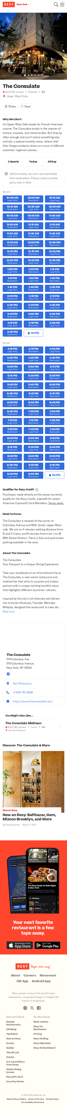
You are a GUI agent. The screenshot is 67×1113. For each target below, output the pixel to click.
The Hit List (12, 1052)
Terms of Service (36, 1099)
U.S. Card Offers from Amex (15, 1063)
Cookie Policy (52, 1099)
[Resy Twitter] (32, 1008)
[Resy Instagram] (25, 1008)
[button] (56, 4)
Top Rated (12, 1034)
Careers (30, 975)
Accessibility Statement (32, 1102)
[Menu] (61, 4)
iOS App (22, 981)
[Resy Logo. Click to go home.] (9, 4)
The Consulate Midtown (23, 723)
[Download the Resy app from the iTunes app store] (20, 945)
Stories (10, 1057)
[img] (4, 96)
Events (10, 1043)
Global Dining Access (13, 1071)
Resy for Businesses (40, 1028)
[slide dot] (25, 75)
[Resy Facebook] (39, 1008)
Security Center (15, 1081)
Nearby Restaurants (13, 1023)
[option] (33, 46)
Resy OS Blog (41, 1038)
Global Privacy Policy (16, 1099)
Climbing (11, 1029)
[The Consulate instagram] (8, 674)
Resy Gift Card (14, 1076)
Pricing (38, 1034)
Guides (10, 1048)
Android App (41, 981)
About (15, 975)
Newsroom (48, 975)
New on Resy (13, 1038)
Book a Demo (41, 1021)
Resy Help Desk (42, 1043)
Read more (8, 611)
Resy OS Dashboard (44, 1048)
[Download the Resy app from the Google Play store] (47, 945)
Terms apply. (56, 503)
